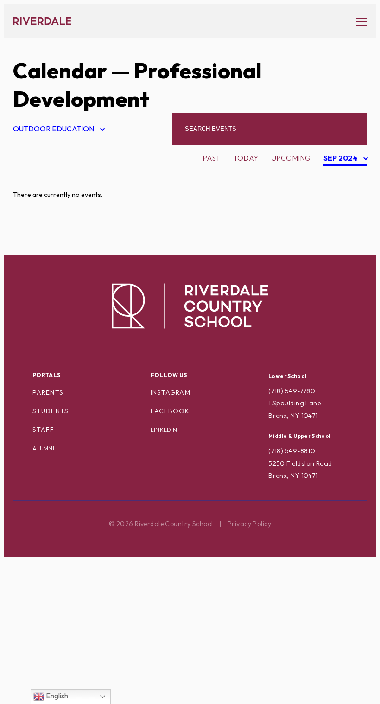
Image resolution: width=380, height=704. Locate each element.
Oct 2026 (341, 205)
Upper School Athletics (68, 660)
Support (37, 631)
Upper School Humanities (70, 675)
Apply (32, 220)
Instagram (170, 392)
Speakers (39, 602)
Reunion (37, 572)
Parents (47, 392)
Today (246, 158)
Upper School (48, 646)
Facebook (170, 411)
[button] (357, 21)
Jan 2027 (340, 249)
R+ (25, 558)
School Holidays (54, 587)
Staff (43, 429)
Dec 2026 (341, 235)
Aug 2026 (341, 176)
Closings (38, 249)
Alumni (34, 205)
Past (211, 158)
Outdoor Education (58, 130)
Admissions (42, 176)
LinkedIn (164, 429)
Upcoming (291, 158)
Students (50, 411)
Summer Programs (56, 616)
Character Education (64, 235)
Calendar (60, 70)
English (56, 695)
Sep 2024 (341, 159)
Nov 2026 (341, 220)
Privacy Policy (249, 524)
